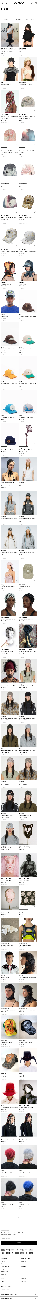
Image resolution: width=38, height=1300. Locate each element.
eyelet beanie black (7, 815)
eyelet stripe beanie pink (26, 484)
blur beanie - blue (24, 1204)
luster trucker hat (6, 1042)
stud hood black (24, 880)
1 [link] (15, 1217)
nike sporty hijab (6, 284)
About (3, 1261)
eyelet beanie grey (7, 848)
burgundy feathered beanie (9, 685)
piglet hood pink (6, 880)
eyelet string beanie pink (26, 685)
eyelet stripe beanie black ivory (9, 553)
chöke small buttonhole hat (27, 316)
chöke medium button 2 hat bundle (27, 384)
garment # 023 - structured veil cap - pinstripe (9, 50)
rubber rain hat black (26, 1107)
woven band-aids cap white (10, 251)
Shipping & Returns (7, 1284)
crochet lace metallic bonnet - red (25, 450)
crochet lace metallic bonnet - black (7, 485)
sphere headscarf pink (8, 586)
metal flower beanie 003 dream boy (26, 151)
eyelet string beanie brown (9, 718)
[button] (2, 3)
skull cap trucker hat (25, 1042)
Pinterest (23, 1266)
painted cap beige (25, 586)
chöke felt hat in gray (26, 417)
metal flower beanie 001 (8, 185)
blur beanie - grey (24, 1172)
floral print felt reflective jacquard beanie (27, 117)
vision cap (4, 316)
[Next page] (22, 1217)
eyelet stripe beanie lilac (9, 518)
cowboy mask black (25, 1075)
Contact (23, 1261)
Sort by (18, 20)
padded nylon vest (25, 945)
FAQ (2, 1281)
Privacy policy (5, 1289)
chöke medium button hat (9, 383)
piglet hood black (24, 848)
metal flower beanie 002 (26, 185)
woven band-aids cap (26, 217)
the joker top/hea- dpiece (9, 1139)
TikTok (23, 1269)
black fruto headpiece (26, 619)
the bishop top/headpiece (27, 1139)
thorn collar (5, 977)
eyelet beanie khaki (25, 815)
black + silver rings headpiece (7, 652)
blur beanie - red (6, 1172)
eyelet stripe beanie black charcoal (27, 519)
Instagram (24, 1263)
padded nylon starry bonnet (27, 977)
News (2, 1263)
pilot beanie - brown (25, 50)
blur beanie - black (7, 1204)
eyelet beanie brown (25, 783)
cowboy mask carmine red (9, 1107)
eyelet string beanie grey (27, 750)
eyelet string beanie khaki (9, 750)
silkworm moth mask (7, 945)
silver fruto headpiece (8, 619)
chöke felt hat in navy (8, 449)
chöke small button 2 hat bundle (9, 349)
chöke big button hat (7, 417)
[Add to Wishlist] (16, 44)
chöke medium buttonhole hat (27, 349)
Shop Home (4, 1271)
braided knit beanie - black (27, 651)
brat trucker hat (6, 1075)
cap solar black (6, 84)
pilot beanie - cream (25, 84)
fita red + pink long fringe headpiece (9, 117)
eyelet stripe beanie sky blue (26, 553)
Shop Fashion (5, 1269)
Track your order (6, 1286)
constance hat (23, 912)
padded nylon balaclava (8, 1010)
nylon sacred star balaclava (27, 1010)
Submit (19, 1242)
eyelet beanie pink (6, 783)
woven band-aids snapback (27, 251)
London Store (5, 1266)
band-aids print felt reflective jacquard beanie (9, 151)
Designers (4, 1274)
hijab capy (22, 284)
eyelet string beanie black (27, 718)
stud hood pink (5, 912)
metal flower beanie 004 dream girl (8, 218)
